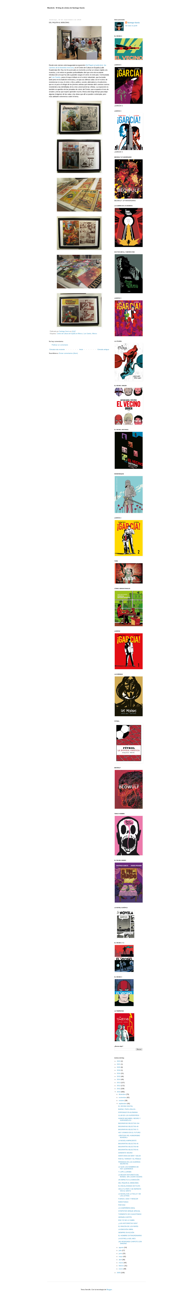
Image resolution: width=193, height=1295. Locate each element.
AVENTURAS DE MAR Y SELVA (129, 1156)
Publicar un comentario (60, 345)
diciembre (122, 1094)
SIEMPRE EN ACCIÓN (126, 1232)
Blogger (109, 1289)
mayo (121, 1256)
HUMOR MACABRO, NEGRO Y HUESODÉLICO (129, 1119)
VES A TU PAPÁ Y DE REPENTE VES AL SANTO (129, 1190)
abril (120, 1260)
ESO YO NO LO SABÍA (126, 1220)
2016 (119, 1073)
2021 (119, 1064)
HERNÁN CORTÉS (125, 1217)
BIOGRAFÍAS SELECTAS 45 (128, 1143)
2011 (119, 1088)
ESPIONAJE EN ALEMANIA (128, 1112)
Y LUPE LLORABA (124, 1172)
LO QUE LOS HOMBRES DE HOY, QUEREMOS (128, 1168)
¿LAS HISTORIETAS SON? (128, 1223)
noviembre (123, 1097)
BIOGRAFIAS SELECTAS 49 (128, 1126)
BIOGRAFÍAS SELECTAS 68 (128, 1147)
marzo (121, 1263)
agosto (121, 1247)
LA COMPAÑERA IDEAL (126, 1208)
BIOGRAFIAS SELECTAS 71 (128, 1129)
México (94, 333)
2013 (119, 1082)
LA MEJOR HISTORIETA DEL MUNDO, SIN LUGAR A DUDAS (130, 1176)
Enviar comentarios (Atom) (68, 353)
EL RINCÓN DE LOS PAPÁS (128, 1226)
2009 (119, 1272)
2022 (119, 1061)
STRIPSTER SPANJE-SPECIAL (129, 1211)
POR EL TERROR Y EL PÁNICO (129, 1159)
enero (121, 1269)
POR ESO (121, 1205)
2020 (119, 1067)
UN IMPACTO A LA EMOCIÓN (128, 1180)
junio (121, 1253)
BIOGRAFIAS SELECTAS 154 (128, 1123)
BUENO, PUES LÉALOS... (127, 1109)
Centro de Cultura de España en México (70, 333)
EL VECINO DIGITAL (125, 1106)
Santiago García (133, 23)
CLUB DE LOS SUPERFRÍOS (128, 1115)
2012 (119, 1085)
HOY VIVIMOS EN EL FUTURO (129, 1132)
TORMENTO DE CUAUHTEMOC (130, 1214)
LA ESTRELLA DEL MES (126, 1238)
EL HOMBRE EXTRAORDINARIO (130, 1235)
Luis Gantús (56, 77)
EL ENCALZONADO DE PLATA (129, 1186)
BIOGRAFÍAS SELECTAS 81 (128, 1150)
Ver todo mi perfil (131, 26)
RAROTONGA (123, 1202)
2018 (119, 1070)
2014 (119, 1079)
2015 (119, 1076)
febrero (121, 1266)
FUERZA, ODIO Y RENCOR (128, 1199)
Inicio (81, 349)
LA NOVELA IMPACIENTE (127, 1140)
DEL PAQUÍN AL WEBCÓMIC (128, 1183)
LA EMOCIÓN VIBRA (125, 1229)
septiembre (123, 1103)
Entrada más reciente (57, 349)
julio (120, 1250)
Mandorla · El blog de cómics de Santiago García (66, 8)
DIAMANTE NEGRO (125, 1153)
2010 (119, 1092)
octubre (122, 1100)
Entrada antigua (103, 349)
